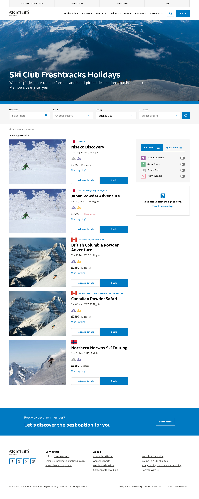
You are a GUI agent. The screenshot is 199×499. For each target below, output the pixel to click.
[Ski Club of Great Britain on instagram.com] (19, 461)
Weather (100, 13)
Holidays (114, 13)
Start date (13, 110)
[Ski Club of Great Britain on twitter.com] (26, 461)
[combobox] (73, 115)
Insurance (140, 13)
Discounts (155, 13)
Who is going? (78, 170)
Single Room (153, 164)
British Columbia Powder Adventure (95, 247)
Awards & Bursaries (152, 456)
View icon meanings (163, 206)
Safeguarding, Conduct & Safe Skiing (162, 465)
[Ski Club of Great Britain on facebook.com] (12, 461)
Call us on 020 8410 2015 (32, 3)
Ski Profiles (143, 110)
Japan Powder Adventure (95, 195)
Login (167, 3)
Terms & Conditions (153, 486)
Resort (55, 110)
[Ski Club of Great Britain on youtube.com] (33, 461)
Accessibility (137, 486)
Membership (70, 13)
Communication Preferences (175, 486)
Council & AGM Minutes (155, 460)
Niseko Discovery (87, 147)
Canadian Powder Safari (94, 298)
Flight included (154, 175)
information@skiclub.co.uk (70, 460)
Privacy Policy (124, 486)
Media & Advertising (104, 465)
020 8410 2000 (61, 456)
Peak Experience (155, 157)
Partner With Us (151, 469)
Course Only (153, 170)
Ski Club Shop (77, 3)
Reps (126, 13)
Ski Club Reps (122, 3)
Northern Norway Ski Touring (99, 347)
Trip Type (99, 110)
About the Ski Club (103, 456)
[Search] (170, 13)
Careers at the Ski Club (105, 469)
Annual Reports (101, 460)
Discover (85, 13)
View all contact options (58, 465)
